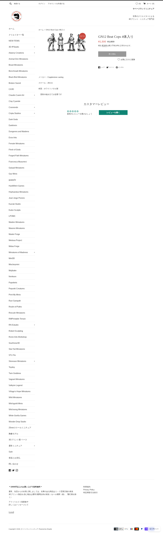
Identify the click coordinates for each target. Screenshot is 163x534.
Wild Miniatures (15, 397)
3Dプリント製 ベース (18, 440)
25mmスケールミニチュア (20, 428)
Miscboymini (14, 264)
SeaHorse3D (14, 343)
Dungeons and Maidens (19, 131)
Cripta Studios (22, 113)
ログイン (42, 4)
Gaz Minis (13, 174)
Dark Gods (13, 119)
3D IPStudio (22, 47)
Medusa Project (15, 240)
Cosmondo (22, 107)
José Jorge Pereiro (17, 198)
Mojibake (12, 271)
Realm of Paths (15, 307)
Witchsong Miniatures (18, 409)
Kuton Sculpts (15, 210)
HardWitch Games (16, 186)
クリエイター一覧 (16, 35)
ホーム (11, 29)
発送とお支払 (14, 458)
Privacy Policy (89, 490)
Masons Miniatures (17, 228)
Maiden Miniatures (16, 222)
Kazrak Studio (15, 204)
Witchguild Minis (16, 403)
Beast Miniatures (16, 65)
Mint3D (12, 258)
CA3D (11, 89)
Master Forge (14, 234)
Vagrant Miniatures (17, 379)
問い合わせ (13, 464)
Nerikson (12, 276)
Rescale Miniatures (17, 313)
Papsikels (13, 283)
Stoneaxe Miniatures (22, 361)
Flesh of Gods (15, 150)
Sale (11, 452)
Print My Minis (15, 295)
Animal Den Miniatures (18, 59)
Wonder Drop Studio (17, 422)
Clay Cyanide (14, 101)
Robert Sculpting (16, 331)
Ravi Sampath (15, 301)
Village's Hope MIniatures (19, 391)
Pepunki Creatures (17, 289)
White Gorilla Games (17, 416)
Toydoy (12, 367)
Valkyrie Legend (15, 385)
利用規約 (86, 487)
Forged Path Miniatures (19, 156)
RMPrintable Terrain (17, 319)
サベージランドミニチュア (29, 529)
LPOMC (12, 216)
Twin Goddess (15, 373)
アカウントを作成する (56, 4)
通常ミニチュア (22, 446)
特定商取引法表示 (90, 492)
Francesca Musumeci (18, 162)
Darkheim (13, 125)
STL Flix (12, 355)
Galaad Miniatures (16, 168)
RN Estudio (22, 325)
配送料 (104, 45)
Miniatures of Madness (22, 252)
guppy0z (12, 180)
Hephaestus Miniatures (18, 192)
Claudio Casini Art (22, 95)
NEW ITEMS (14, 41)
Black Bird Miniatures (18, 77)
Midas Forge (14, 246)
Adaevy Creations (22, 53)
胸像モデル (13, 434)
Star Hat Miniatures (17, 349)
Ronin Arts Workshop (18, 337)
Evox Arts (13, 138)
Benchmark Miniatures (18, 71)
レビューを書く (113, 112)
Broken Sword (15, 83)
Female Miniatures (16, 144)
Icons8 (11, 512)
